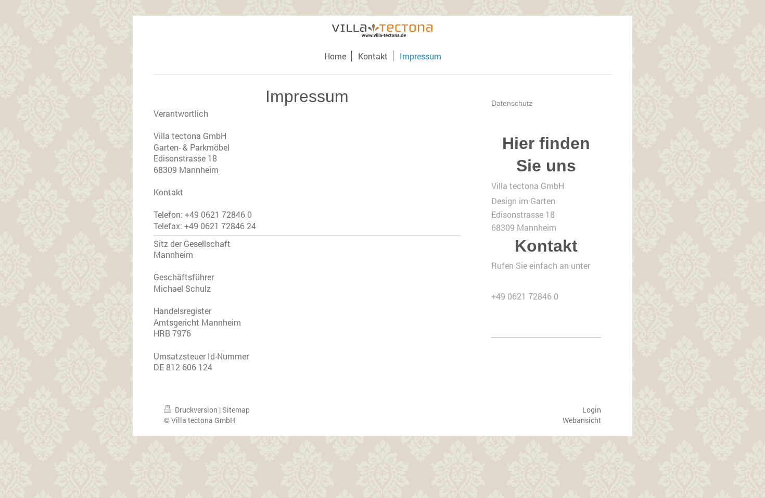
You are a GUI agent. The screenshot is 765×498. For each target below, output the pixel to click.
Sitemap (236, 410)
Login (591, 410)
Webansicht (582, 420)
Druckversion (196, 410)
